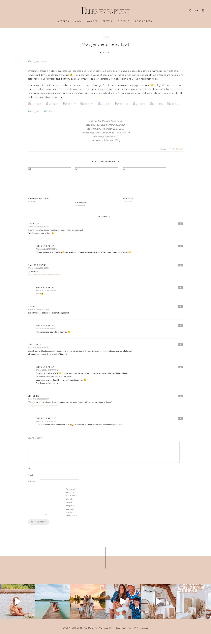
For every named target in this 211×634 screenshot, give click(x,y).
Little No (34, 396)
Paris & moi (128, 198)
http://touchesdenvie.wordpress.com (43, 405)
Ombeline (33, 223)
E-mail (31, 475)
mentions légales (138, 627)
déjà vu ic (116, 121)
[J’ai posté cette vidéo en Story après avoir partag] (17, 601)
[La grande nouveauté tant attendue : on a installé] (158, 601)
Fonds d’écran (144, 21)
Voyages (92, 21)
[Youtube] (196, 10)
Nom (30, 468)
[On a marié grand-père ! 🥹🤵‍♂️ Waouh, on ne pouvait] (88, 601)
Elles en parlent (46, 246)
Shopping (124, 21)
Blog (78, 21)
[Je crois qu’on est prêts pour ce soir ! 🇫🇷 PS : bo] (123, 601)
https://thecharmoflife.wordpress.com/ (44, 274)
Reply (180, 223)
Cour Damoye (81, 202)
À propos (63, 21)
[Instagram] (190, 10)
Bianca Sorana (37, 265)
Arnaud (32, 306)
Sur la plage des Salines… (39, 198)
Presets (107, 21)
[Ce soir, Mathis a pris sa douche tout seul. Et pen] (193, 601)
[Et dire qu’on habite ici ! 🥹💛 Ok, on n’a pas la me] (52, 601)
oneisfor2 (34, 344)
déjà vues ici (123, 132)
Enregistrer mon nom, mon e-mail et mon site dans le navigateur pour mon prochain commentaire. (71, 502)
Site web (31, 481)
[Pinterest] (203, 10)
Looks (106, 37)
